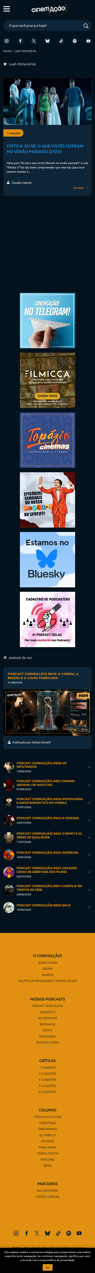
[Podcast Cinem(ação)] (47, 499)
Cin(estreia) (47, 1123)
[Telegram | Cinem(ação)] (47, 320)
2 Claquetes (47, 1073)
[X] (33, 41)
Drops (47, 1030)
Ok (47, 1267)
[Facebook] (20, 41)
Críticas (47, 1060)
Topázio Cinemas (47, 1196)
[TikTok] (61, 41)
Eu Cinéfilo (48, 1135)
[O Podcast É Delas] (47, 619)
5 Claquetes (47, 1091)
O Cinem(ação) (47, 955)
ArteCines (47, 1159)
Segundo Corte (47, 1042)
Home (7, 51)
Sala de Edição (47, 1190)
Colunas (47, 1109)
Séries (47, 1165)
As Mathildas (47, 1018)
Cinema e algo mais (47, 1116)
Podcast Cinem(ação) (47, 1006)
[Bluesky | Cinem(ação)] (47, 559)
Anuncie (47, 975)
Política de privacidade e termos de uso (47, 981)
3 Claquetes (47, 1079)
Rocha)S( (47, 1141)
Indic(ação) (47, 1036)
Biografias (47, 1024)
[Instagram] (6, 41)
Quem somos (47, 962)
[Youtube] (88, 41)
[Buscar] (86, 26)
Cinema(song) (47, 1129)
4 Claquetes (47, 1085)
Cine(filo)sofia (47, 1153)
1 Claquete (48, 1067)
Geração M (47, 1012)
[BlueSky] (47, 41)
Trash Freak (47, 1147)
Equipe (47, 968)
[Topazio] (47, 439)
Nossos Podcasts (47, 999)
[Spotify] (74, 41)
